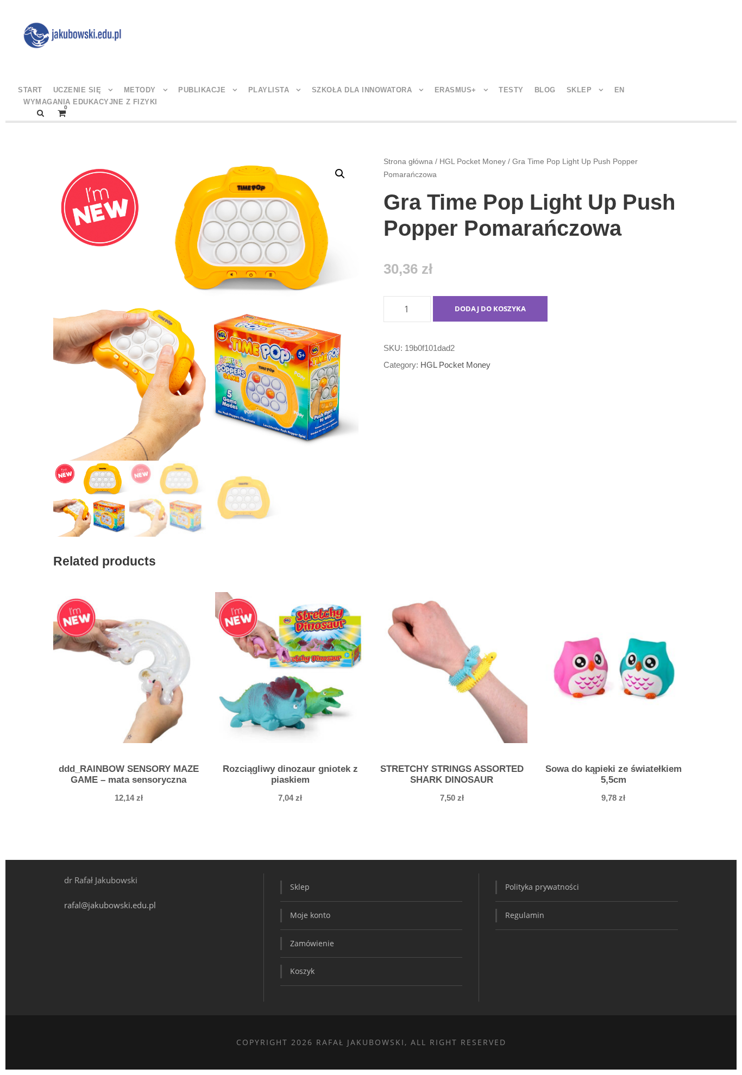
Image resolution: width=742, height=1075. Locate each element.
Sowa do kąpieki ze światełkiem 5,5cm (613, 774)
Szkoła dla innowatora (362, 90)
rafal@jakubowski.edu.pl (111, 905)
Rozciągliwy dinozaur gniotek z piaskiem (290, 774)
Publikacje (201, 90)
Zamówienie (312, 943)
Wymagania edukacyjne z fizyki (90, 102)
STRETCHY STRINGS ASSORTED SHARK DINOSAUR (452, 774)
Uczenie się (77, 90)
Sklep (579, 90)
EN (619, 90)
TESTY (511, 90)
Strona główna (408, 161)
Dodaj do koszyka (490, 308)
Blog (545, 90)
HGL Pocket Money (472, 161)
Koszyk (302, 971)
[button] (340, 174)
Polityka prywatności (542, 887)
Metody (140, 90)
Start (30, 90)
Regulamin (524, 915)
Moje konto (310, 915)
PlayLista (269, 90)
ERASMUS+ (455, 90)
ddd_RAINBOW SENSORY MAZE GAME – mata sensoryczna (129, 774)
